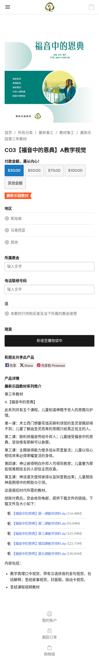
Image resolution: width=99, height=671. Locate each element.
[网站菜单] (7, 6)
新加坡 (16, 218)
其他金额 (15, 183)
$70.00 (54, 170)
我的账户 (49, 620)
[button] (49, 7)
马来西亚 (18, 230)
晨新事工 (46, 132)
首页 (8, 132)
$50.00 (34, 170)
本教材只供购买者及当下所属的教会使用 (44, 313)
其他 (14, 242)
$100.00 (75, 170)
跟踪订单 (49, 637)
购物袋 (49, 654)
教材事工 (66, 132)
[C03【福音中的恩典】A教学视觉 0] (49, 77)
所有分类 (25, 132)
